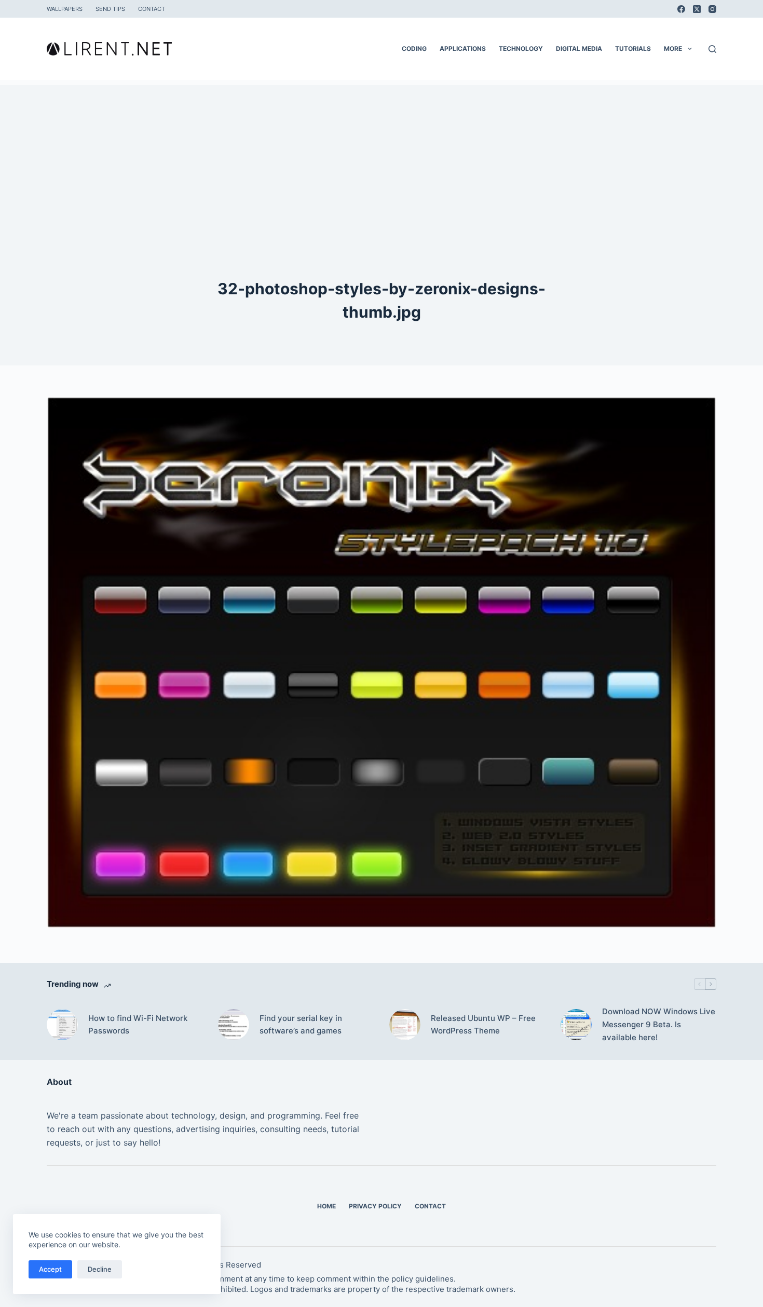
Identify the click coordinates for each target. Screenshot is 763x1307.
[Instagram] (712, 9)
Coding (414, 48)
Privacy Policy (375, 1206)
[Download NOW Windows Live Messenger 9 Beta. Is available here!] (576, 1024)
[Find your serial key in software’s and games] (233, 1024)
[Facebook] (681, 9)
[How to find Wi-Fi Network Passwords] (62, 1024)
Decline (100, 1269)
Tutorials (633, 48)
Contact (151, 8)
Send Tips (110, 8)
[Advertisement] (381, 157)
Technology (521, 48)
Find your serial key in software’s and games (301, 1024)
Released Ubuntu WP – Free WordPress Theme (483, 1024)
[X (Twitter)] (697, 9)
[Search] (712, 49)
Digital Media (579, 48)
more (673, 48)
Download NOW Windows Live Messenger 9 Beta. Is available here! (658, 1024)
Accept (50, 1269)
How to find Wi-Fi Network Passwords (137, 1024)
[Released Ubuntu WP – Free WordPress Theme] (404, 1024)
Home (326, 1206)
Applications (463, 48)
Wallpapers (65, 8)
